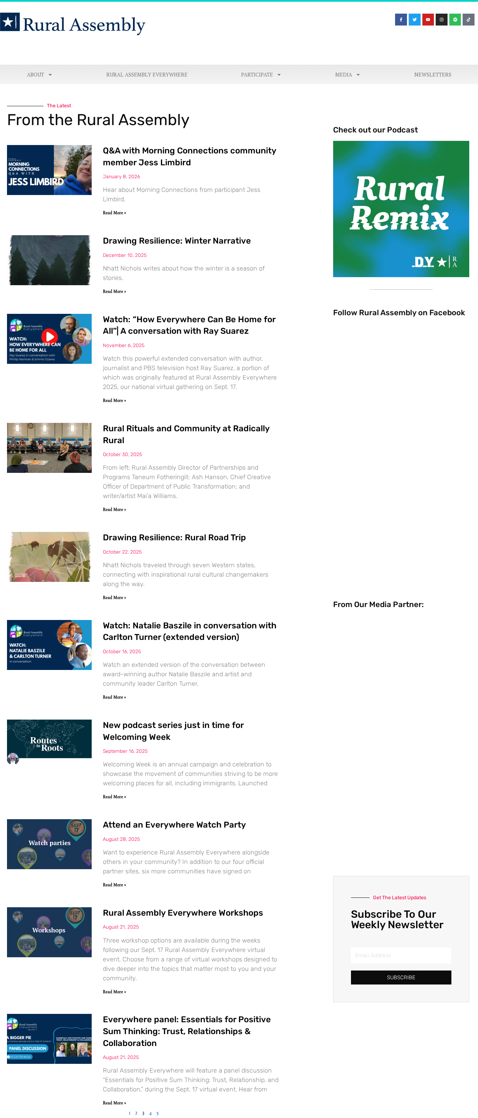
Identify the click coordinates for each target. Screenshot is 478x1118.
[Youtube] (428, 20)
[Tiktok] (469, 20)
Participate (257, 74)
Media (343, 74)
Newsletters (432, 74)
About (35, 74)
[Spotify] (455, 20)
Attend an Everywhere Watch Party (174, 825)
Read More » (114, 212)
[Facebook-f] (401, 20)
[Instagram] (442, 20)
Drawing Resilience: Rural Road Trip (174, 537)
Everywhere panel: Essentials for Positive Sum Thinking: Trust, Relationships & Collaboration (187, 1031)
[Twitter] (415, 20)
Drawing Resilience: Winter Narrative (177, 241)
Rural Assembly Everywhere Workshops (183, 913)
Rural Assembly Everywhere (147, 74)
